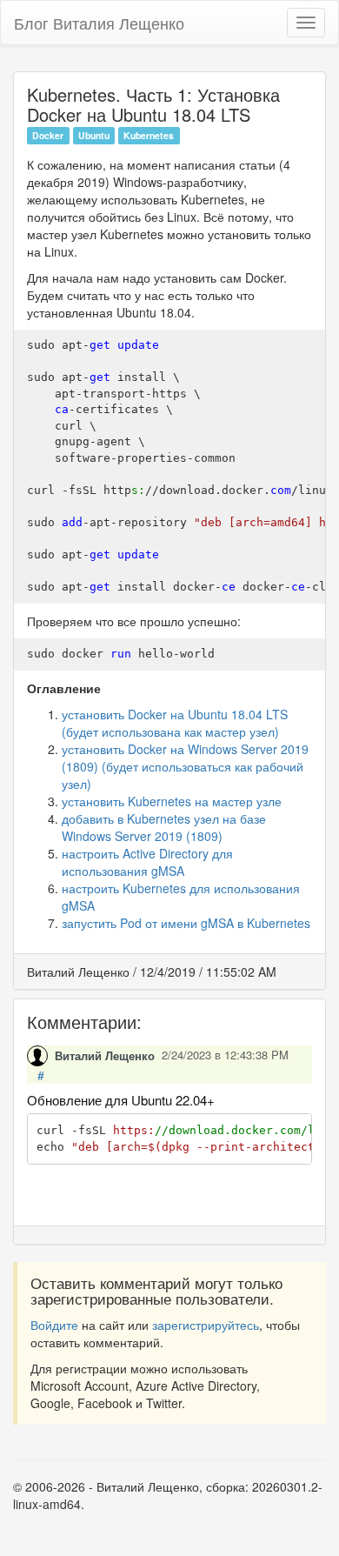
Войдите (54, 1324)
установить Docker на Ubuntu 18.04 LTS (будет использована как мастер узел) (175, 722)
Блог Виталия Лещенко (99, 22)
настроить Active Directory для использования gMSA (147, 862)
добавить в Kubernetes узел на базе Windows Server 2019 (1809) (164, 827)
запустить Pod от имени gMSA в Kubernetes (186, 923)
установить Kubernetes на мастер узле (172, 801)
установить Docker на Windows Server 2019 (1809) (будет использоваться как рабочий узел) (185, 766)
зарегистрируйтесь (205, 1324)
